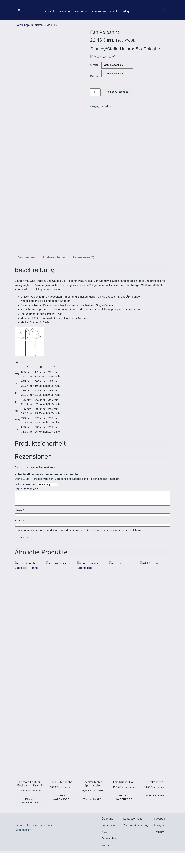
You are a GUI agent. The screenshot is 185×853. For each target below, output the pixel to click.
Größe (94, 64)
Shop (138, 10)
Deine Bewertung (26, 484)
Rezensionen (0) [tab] (83, 257)
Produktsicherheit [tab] (54, 257)
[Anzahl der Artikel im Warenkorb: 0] (163, 10)
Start (18, 25)
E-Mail (19, 520)
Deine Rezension (26, 488)
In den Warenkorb (118, 92)
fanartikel (36, 25)
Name (19, 510)
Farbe (94, 76)
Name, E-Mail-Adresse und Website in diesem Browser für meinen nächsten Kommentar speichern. (79, 530)
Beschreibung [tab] (27, 257)
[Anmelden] (150, 12)
